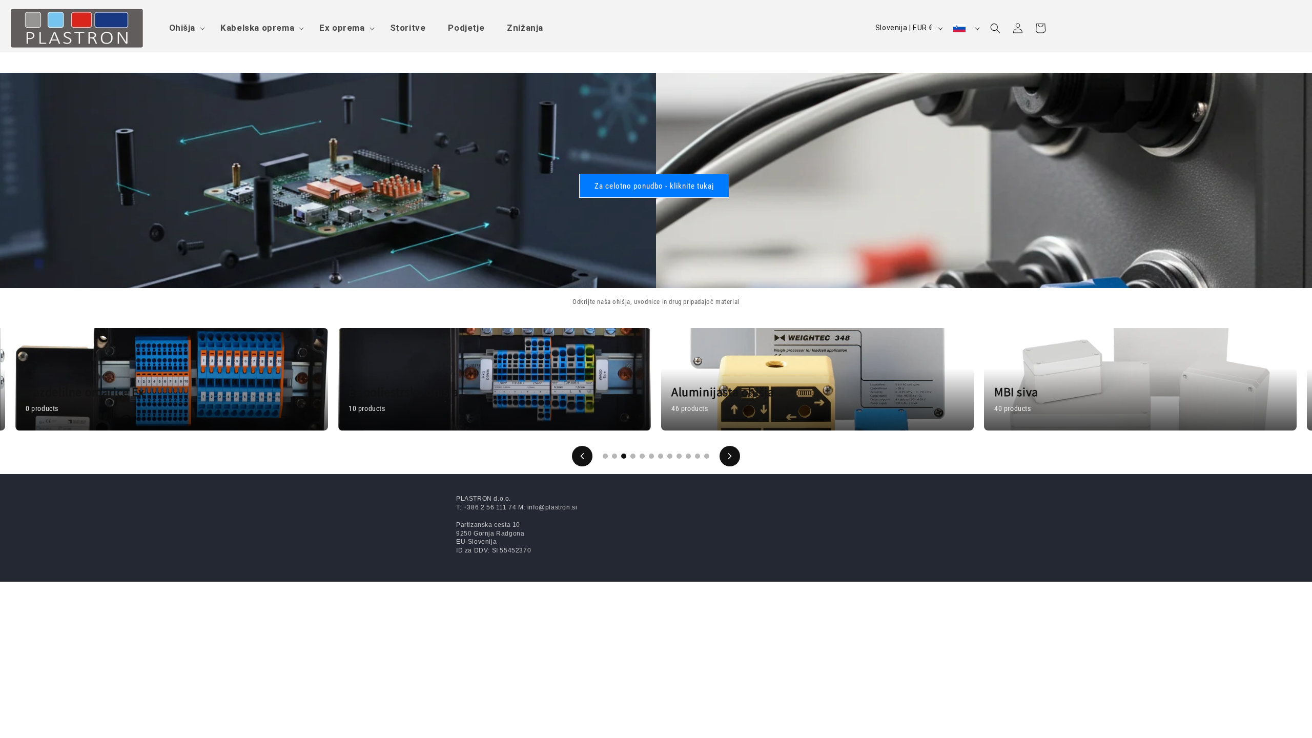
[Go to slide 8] (669, 456)
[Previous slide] (582, 456)
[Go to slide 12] (706, 456)
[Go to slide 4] (633, 456)
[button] (184, 27)
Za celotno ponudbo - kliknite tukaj (654, 185)
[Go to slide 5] (642, 456)
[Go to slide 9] (679, 456)
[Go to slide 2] (614, 456)
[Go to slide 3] (623, 456)
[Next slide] (730, 456)
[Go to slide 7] (660, 456)
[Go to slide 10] (688, 456)
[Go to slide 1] (605, 456)
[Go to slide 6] (651, 456)
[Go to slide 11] (697, 456)
